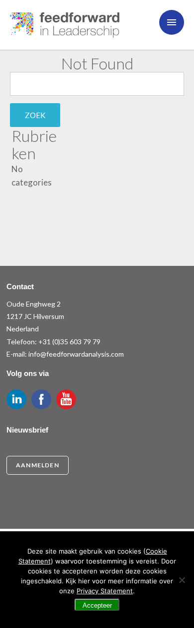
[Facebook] (41, 399)
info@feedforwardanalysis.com (76, 354)
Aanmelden (37, 465)
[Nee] (182, 580)
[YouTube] (66, 399)
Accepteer (97, 605)
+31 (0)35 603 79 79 (69, 341)
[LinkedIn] (16, 399)
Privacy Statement (105, 591)
